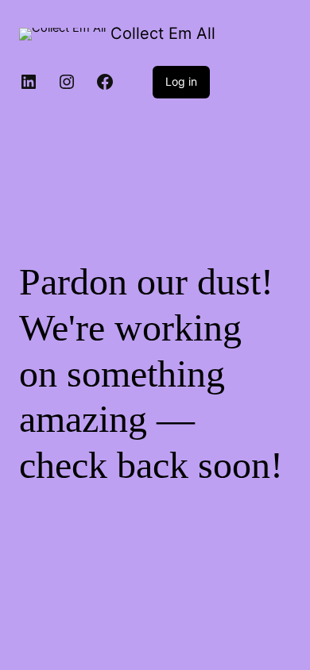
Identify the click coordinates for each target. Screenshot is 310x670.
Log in (181, 81)
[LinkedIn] (28, 81)
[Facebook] (104, 81)
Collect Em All (162, 33)
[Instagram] (66, 81)
